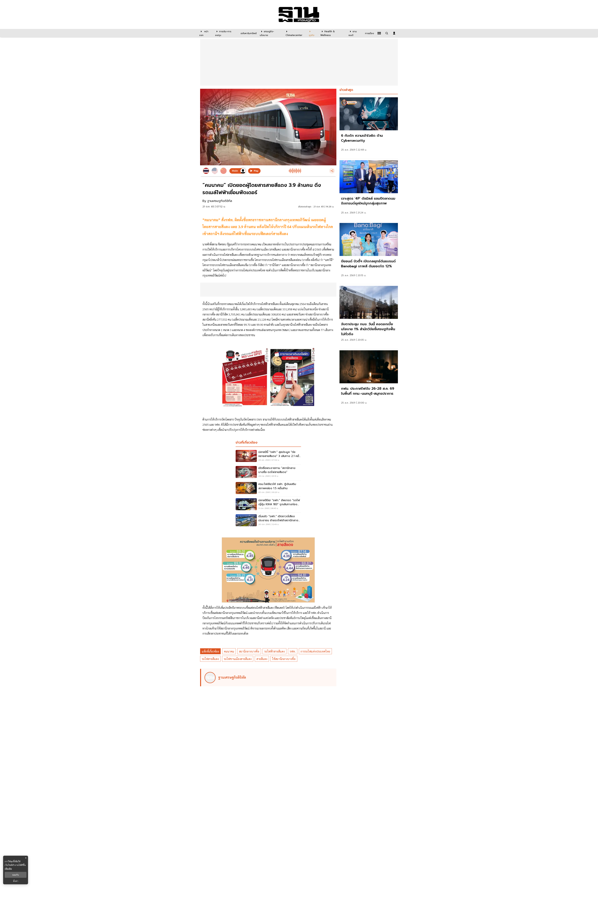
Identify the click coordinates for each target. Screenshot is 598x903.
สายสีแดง (261, 659)
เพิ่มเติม (8, 868)
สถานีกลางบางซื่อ (249, 651)
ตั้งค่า (15, 881)
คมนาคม (229, 651)
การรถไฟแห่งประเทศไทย (315, 651)
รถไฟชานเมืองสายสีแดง (238, 659)
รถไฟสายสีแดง (210, 659)
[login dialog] (394, 33)
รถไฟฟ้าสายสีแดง (274, 651)
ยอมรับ (15, 875)
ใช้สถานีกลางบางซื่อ (284, 659)
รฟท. (293, 651)
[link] (368, 127)
